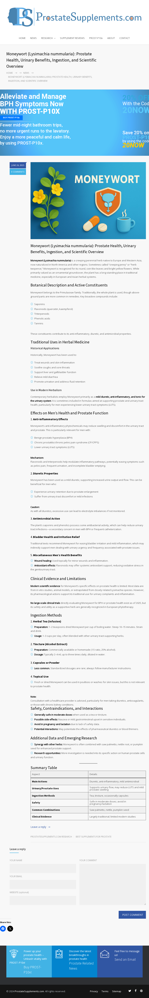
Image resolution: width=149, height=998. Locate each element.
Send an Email (125, 959)
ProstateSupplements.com (29, 991)
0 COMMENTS (17, 171)
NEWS (33, 38)
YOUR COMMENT (88, 860)
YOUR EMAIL (16, 876)
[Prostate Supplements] (74, 16)
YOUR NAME (16, 860)
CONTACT (124, 38)
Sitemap (116, 991)
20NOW (133, 145)
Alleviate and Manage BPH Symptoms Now (33, 100)
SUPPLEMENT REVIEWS (72, 38)
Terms (105, 991)
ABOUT (111, 38)
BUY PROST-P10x (11, 117)
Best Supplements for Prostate (93, 836)
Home (9, 72)
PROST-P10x (96, 38)
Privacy (94, 991)
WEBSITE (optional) (19, 892)
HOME (22, 38)
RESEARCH (47, 38)
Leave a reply (38, 827)
